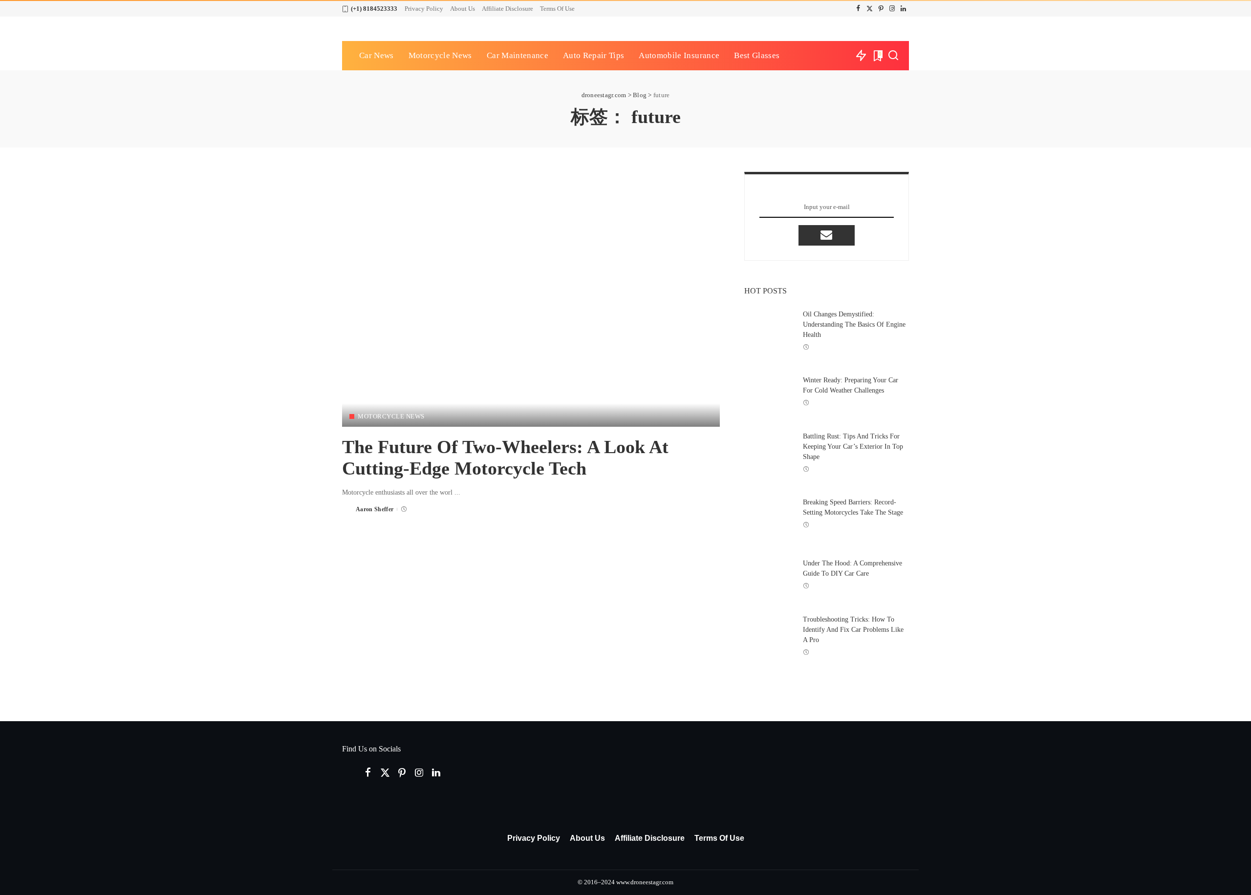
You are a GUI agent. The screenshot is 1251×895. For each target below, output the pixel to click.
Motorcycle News (391, 416)
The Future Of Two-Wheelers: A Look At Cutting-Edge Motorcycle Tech (505, 458)
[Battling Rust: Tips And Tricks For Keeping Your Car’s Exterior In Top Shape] (768, 452)
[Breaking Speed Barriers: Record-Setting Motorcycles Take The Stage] (768, 513)
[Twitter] (869, 9)
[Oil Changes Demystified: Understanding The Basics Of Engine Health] (768, 330)
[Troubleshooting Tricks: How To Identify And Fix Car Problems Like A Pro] (768, 635)
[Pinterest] (880, 9)
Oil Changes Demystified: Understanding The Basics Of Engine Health (854, 324)
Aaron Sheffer (374, 509)
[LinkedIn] (903, 9)
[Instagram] (892, 9)
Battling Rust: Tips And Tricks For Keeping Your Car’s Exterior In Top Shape (853, 446)
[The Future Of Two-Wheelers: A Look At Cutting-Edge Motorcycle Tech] (531, 299)
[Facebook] (858, 9)
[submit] (826, 235)
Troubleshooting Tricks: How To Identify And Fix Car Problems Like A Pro (853, 630)
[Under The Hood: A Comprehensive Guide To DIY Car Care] (768, 574)
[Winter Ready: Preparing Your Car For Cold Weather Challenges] (768, 391)
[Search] (893, 55)
